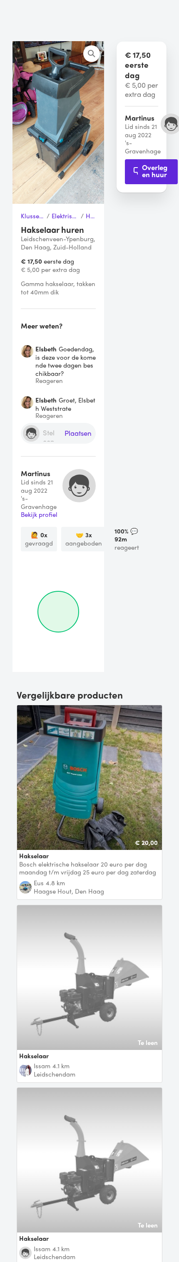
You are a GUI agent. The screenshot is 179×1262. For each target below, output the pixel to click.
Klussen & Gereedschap (33, 216)
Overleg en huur (154, 170)
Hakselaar (91, 216)
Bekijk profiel (39, 515)
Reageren (49, 381)
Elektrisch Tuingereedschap (65, 216)
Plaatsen (78, 433)
